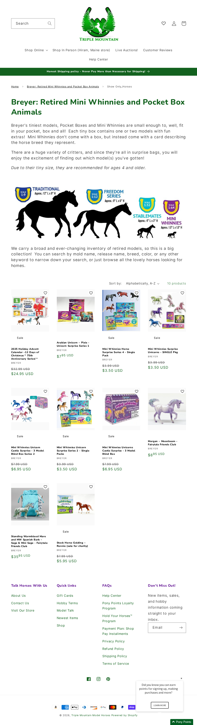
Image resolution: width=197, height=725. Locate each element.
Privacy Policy (113, 641)
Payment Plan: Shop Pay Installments (118, 631)
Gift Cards (65, 595)
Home (15, 86)
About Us (18, 595)
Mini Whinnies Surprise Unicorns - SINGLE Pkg (163, 350)
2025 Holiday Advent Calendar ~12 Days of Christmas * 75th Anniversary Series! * (25, 354)
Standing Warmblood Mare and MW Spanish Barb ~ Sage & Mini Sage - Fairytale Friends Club (29, 541)
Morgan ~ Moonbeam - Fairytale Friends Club (162, 443)
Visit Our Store (22, 610)
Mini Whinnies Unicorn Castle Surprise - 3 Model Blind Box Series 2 (27, 451)
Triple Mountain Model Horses (90, 715)
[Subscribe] (181, 628)
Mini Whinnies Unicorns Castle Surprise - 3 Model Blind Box (118, 451)
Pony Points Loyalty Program (118, 605)
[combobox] (33, 23)
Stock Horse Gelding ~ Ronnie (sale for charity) (72, 544)
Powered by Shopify (124, 715)
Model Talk (65, 610)
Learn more (160, 705)
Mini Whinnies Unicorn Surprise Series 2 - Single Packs (73, 451)
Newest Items (67, 618)
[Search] (50, 23)
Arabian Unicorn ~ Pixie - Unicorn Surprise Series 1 (73, 344)
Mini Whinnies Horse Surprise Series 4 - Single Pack (118, 352)
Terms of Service (115, 663)
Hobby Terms (67, 603)
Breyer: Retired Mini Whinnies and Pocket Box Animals (63, 86)
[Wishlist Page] (164, 24)
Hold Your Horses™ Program (117, 618)
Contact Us (20, 603)
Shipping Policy (114, 656)
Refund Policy (113, 649)
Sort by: (115, 283)
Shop (61, 625)
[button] (36, 50)
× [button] (181, 678)
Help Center (111, 595)
